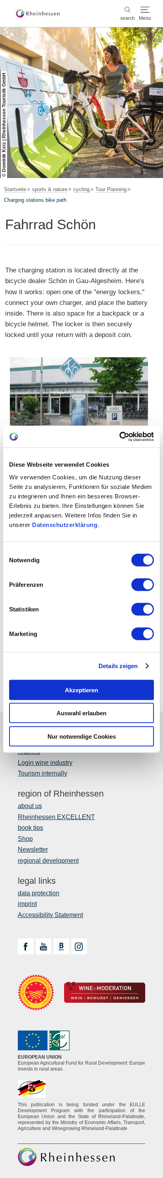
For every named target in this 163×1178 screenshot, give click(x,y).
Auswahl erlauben (81, 713)
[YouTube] (43, 946)
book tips (30, 827)
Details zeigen (118, 666)
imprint (27, 903)
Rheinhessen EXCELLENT (56, 817)
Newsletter (33, 849)
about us (30, 806)
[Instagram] (79, 946)
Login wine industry (45, 762)
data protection (38, 893)
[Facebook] (26, 946)
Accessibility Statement (50, 915)
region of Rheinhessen (61, 794)
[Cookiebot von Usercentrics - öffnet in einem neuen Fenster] (119, 436)
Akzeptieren (81, 689)
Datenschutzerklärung (64, 524)
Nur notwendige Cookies (81, 736)
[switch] (142, 584)
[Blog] (61, 946)
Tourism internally (42, 773)
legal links (37, 881)
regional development (48, 860)
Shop (25, 838)
